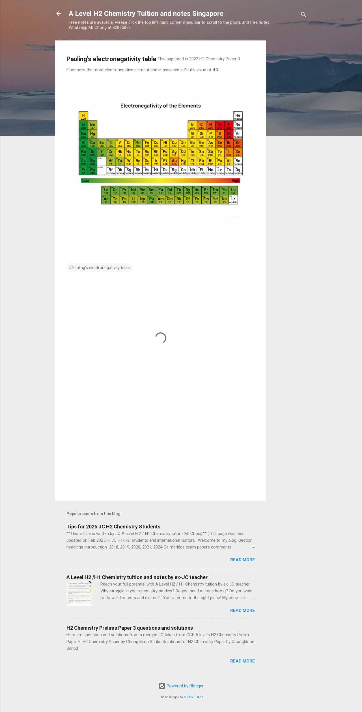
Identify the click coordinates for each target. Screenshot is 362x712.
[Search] (303, 15)
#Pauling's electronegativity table (99, 267)
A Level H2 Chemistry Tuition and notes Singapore (146, 14)
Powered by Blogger (184, 686)
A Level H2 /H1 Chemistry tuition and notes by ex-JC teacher (137, 577)
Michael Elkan (193, 697)
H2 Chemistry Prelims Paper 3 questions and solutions (129, 628)
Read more (242, 559)
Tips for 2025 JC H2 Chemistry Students (113, 527)
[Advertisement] (289, 125)
